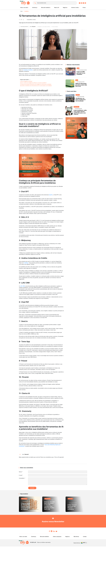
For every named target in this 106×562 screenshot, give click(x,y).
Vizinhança (34, 7)
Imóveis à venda (75, 7)
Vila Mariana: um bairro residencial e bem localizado (81, 100)
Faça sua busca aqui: (41, 2)
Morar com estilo (24, 7)
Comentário (22, 478)
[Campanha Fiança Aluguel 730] (41, 165)
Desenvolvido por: (77, 542)
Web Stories (76, 536)
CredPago (26, 262)
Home (21, 11)
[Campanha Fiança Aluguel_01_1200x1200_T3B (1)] (76, 128)
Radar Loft (56, 7)
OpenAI (50, 194)
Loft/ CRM (22, 286)
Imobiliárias (26, 11)
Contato (84, 536)
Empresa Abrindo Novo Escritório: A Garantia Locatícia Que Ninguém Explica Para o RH (49, 505)
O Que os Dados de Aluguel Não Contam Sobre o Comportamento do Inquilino (26, 506)
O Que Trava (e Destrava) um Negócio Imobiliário (72, 507)
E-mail (21, 475)
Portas (84, 7)
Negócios (65, 7)
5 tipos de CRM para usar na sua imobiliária (81, 73)
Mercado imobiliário (45, 7)
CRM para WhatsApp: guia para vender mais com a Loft (81, 85)
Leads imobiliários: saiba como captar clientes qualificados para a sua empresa (80, 112)
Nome (21, 471)
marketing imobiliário (28, 69)
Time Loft (26, 454)
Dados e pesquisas (57, 536)
